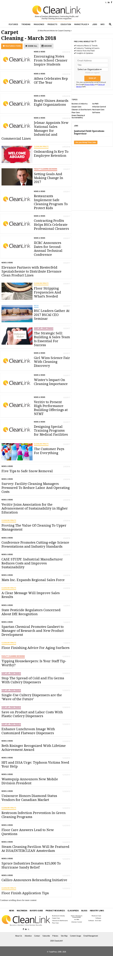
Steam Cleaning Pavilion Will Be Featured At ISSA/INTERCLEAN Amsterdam (35, 849)
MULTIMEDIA (22, 911)
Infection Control (99, 106)
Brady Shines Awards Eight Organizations (51, 103)
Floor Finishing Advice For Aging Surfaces (35, 648)
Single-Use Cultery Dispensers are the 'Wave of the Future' (32, 697)
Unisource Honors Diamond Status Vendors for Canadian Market (29, 798)
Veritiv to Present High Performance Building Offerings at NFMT (51, 408)
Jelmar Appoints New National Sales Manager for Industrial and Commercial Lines (35, 130)
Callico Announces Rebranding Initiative (34, 880)
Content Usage (75, 936)
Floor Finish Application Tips (25, 893)
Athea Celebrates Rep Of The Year (51, 80)
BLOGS (84, 911)
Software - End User (94, 920)
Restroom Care (98, 109)
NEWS (11, 911)
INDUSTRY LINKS (97, 911)
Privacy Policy (90, 84)
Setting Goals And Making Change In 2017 (48, 178)
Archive (48, 46)
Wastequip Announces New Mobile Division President (30, 781)
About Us (18, 936)
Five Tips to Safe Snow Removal (27, 471)
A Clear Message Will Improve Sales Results (31, 595)
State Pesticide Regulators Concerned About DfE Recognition (31, 612)
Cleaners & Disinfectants (82, 109)
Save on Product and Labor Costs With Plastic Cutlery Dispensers (32, 714)
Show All (32, 46)
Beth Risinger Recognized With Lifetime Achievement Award (34, 748)
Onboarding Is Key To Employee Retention (51, 154)
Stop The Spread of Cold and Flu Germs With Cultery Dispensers (33, 680)
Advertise (28, 936)
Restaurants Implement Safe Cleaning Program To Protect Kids (51, 202)
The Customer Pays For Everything (49, 451)
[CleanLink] (56, 10)
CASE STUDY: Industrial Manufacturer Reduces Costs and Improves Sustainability (32, 563)
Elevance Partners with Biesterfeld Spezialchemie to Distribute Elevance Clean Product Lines (31, 271)
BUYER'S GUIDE (36, 911)
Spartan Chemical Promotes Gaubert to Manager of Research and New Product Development (33, 631)
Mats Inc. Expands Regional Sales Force (33, 580)
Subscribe (46, 936)
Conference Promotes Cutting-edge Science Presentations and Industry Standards (35, 544)
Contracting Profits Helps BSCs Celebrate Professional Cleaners (51, 225)
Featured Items (13, 46)
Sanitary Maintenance (50, 16)
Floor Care (76, 112)
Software (96, 112)
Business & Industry (80, 104)
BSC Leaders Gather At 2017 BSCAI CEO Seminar (51, 315)
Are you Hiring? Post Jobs (86, 142)
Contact (37, 936)
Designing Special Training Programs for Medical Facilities (51, 431)
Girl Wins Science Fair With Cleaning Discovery (52, 362)
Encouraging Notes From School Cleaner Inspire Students (51, 60)
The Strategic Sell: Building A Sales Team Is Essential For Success (52, 339)
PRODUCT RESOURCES (55, 911)
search (110, 24)
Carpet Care (76, 106)
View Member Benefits (33, 925)
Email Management (91, 936)
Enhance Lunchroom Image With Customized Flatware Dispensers (28, 731)
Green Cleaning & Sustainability (78, 116)
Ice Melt (95, 104)
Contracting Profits (67, 16)
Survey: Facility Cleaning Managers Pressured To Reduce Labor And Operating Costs (36, 488)
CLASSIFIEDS (73, 911)
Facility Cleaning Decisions (52, 19)
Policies (55, 936)
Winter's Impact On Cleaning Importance (51, 382)
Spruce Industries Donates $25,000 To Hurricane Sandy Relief (31, 865)
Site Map (64, 936)
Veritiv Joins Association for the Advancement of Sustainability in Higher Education (35, 508)
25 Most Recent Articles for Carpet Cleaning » (55, 31)
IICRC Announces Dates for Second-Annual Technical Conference (48, 249)
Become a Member (17, 925)
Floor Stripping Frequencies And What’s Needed (47, 292)
